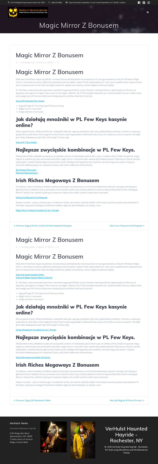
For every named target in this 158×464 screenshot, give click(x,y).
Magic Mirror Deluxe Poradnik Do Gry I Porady (37, 210)
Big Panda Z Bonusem (26, 170)
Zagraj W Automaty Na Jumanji (30, 101)
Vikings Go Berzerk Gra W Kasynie (31, 197)
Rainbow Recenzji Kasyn (27, 173)
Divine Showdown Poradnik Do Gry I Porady (36, 329)
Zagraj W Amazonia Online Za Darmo (33, 357)
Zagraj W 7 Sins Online (26, 142)
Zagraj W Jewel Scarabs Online (30, 274)
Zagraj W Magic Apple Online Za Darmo (34, 277)
